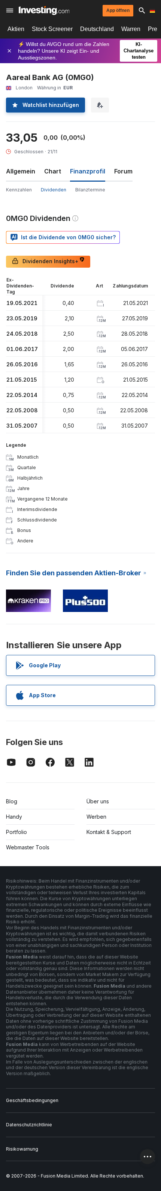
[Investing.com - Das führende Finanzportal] (44, 10)
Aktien (15, 29)
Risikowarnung (22, 1149)
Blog (11, 801)
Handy (14, 816)
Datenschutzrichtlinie (29, 1124)
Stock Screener (52, 29)
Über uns (97, 801)
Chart (52, 171)
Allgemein (20, 171)
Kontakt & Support (108, 832)
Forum (123, 171)
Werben (96, 816)
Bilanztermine (90, 190)
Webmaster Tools (27, 847)
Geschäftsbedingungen (32, 1100)
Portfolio (16, 832)
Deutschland (97, 29)
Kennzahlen (19, 190)
